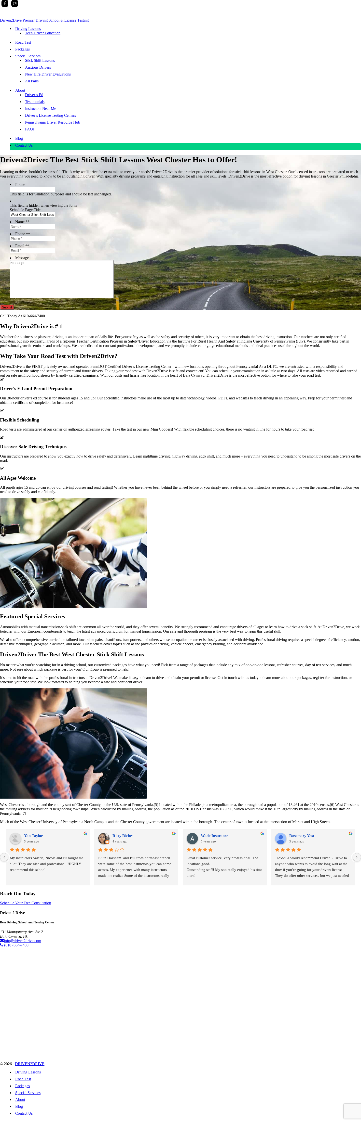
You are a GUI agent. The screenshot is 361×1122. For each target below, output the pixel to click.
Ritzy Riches (122, 836)
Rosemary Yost (301, 836)
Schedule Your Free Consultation (25, 903)
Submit (7, 307)
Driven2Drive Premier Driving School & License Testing (44, 20)
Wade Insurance (214, 836)
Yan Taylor (33, 836)
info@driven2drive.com (22, 941)
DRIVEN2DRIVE (29, 1064)
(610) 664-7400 (15, 945)
